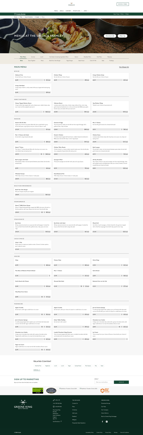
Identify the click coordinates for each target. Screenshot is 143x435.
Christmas (74, 410)
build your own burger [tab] (54, 60)
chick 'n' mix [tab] (93, 60)
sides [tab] (103, 60)
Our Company (104, 410)
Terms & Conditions (124, 432)
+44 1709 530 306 (57, 403)
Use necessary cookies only (120, 8)
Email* (96, 379)
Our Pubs (103, 406)
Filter (121, 36)
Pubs (21, 17)
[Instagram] (107, 421)
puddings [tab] (111, 60)
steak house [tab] (81, 60)
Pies (96, 365)
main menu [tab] (23, 57)
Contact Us (75, 403)
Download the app (105, 403)
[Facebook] (102, 421)
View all (36, 369)
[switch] (53, 14)
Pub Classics (88, 365)
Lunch (55, 365)
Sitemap (115, 432)
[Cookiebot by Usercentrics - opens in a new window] (19, 14)
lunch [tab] (41, 57)
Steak (102, 365)
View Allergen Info (124, 67)
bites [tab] (21, 60)
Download (109, 36)
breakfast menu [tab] (87, 57)
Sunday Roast (78, 365)
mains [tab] (42, 60)
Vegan (69, 365)
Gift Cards (74, 413)
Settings (86, 13)
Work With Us (104, 413)
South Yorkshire (29, 17)
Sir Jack (37, 17)
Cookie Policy (99, 432)
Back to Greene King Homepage (108, 416)
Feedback (74, 416)
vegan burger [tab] (69, 60)
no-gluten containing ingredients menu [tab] (58, 57)
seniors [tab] (76, 57)
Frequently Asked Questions (78, 423)
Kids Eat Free (38, 365)
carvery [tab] (33, 57)
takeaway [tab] (109, 57)
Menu (73, 406)
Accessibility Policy (90, 432)
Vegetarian (47, 365)
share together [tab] (31, 60)
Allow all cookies (120, 4)
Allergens (74, 419)
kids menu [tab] (99, 57)
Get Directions (56, 421)
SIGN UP (121, 382)
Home (15, 17)
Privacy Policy (108, 432)
